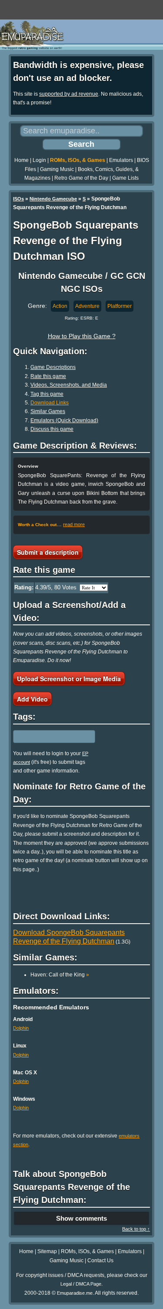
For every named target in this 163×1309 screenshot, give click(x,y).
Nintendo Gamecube (53, 198)
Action (60, 306)
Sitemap (47, 1251)
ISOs (18, 198)
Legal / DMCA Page (80, 1283)
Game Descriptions (53, 367)
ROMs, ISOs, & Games (77, 160)
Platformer (119, 306)
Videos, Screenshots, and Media (68, 385)
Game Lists (125, 178)
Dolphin (21, 1028)
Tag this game (46, 394)
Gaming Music (57, 169)
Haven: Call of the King (59, 975)
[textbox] (51, 736)
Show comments (81, 1218)
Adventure (87, 306)
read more (74, 524)
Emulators (121, 160)
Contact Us (100, 1260)
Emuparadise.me (75, 1293)
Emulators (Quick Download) (64, 420)
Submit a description (48, 552)
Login (39, 160)
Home (21, 160)
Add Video (32, 699)
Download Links (49, 403)
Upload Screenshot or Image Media (69, 678)
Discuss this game (51, 429)
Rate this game (48, 376)
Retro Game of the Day (81, 178)
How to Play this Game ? (82, 336)
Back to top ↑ (136, 1228)
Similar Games (47, 411)
